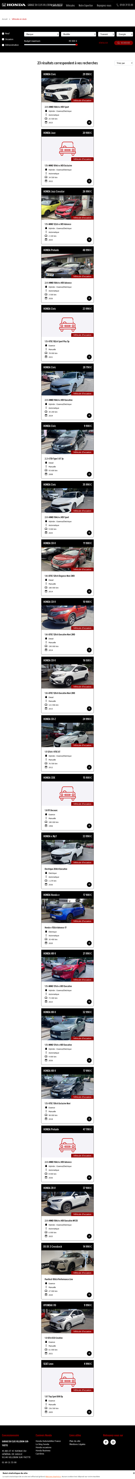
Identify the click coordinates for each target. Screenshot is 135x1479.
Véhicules (70, 5)
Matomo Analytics (53, 1477)
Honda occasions (43, 1447)
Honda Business (43, 1450)
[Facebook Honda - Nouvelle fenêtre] (106, 1442)
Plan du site (74, 1441)
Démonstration (12, 45)
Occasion (9, 39)
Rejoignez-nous (104, 5)
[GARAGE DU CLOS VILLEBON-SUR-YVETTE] (14, 5)
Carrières (40, 1453)
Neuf (7, 33)
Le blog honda (42, 1444)
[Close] (133, 1472)
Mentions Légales (77, 1444)
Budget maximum (32, 41)
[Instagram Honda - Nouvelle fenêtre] (113, 1442)
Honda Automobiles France (48, 1441)
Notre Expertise (86, 5)
